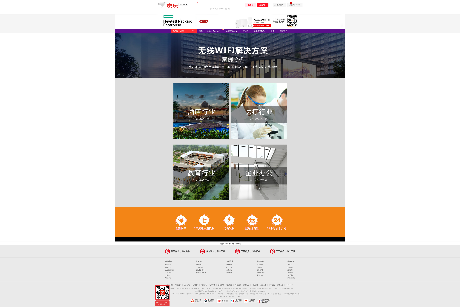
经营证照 (220, 294)
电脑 (216, 9)
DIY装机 (290, 267)
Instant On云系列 (214, 31)
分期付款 (229, 270)
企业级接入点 (231, 31)
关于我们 (170, 285)
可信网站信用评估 (196, 301)
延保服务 (290, 270)
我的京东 (280, 5)
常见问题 (168, 272)
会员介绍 (168, 267)
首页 (201, 31)
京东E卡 (290, 272)
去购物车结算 (295, 5)
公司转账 (229, 272)
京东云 (240, 296)
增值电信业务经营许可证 (292, 294)
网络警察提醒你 (210, 301)
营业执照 (278, 294)
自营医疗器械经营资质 (240, 288)
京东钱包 (231, 296)
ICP (208, 288)
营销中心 (212, 285)
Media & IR (289, 285)
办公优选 (227, 9)
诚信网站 (223, 301)
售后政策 (260, 265)
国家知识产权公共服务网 (263, 301)
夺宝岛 (290, 265)
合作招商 (195, 285)
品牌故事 (284, 31)
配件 (273, 31)
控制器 (246, 31)
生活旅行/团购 (169, 270)
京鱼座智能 (291, 278)
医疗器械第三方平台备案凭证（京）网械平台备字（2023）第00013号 (249, 294)
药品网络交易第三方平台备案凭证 (261, 288)
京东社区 (246, 285)
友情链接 (229, 285)
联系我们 (178, 285)
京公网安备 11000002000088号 (177, 288)
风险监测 (255, 285)
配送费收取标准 (201, 272)
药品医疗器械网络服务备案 (221, 288)
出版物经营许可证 (231, 291)
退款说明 (260, 270)
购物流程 (168, 265)
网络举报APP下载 (250, 301)
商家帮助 (204, 285)
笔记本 (212, 9)
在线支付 (229, 267)
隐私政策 (272, 285)
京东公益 (280, 285)
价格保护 (260, 267)
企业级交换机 (259, 31)
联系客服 (168, 278)
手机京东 (221, 285)
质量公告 (263, 285)
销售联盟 (238, 285)
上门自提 (199, 265)
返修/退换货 (260, 272)
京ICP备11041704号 (197, 288)
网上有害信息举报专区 (237, 301)
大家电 (167, 275)
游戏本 (221, 9)
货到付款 (229, 265)
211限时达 (199, 267)
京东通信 (290, 275)
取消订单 (260, 275)
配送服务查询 (200, 270)
